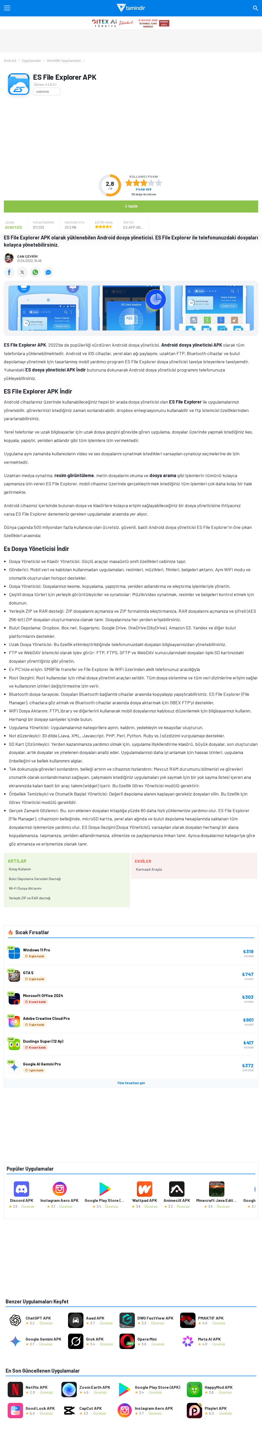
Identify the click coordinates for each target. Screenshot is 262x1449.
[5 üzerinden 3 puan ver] (143, 182)
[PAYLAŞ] (10, 276)
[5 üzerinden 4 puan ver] (151, 182)
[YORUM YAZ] (49, 276)
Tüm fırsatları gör (131, 1083)
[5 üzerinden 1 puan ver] (129, 182)
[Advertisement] (131, 135)
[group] (131, 309)
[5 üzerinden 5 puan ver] (158, 182)
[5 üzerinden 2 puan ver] (136, 182)
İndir (131, 206)
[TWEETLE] (23, 276)
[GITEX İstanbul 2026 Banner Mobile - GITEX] (131, 22)
